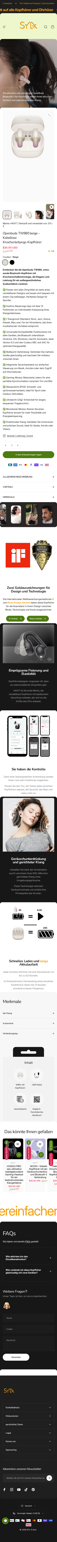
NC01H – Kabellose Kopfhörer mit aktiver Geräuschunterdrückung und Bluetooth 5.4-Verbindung (40, 1172)
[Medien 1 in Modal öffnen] (49, 115)
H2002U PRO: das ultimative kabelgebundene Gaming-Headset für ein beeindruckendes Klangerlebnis (14, 1174)
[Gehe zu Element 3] (28, 215)
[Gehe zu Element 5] (50, 211)
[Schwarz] (12, 262)
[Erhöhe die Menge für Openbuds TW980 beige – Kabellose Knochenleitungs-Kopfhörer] (18, 445)
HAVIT (13, 1163)
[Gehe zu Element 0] (7, 215)
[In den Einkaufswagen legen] (19, 1155)
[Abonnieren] (49, 1478)
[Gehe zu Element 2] (18, 215)
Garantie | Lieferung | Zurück (20, 436)
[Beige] (5, 262)
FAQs (27, 1241)
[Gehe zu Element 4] (39, 215)
